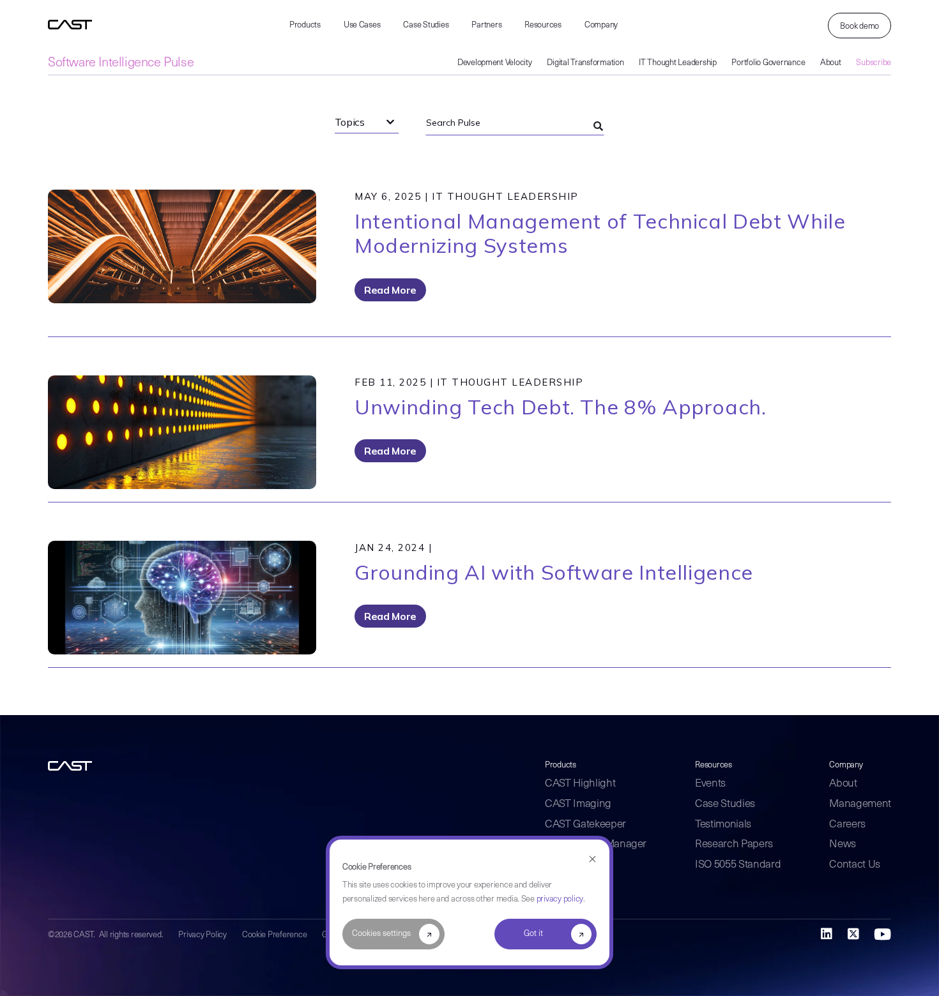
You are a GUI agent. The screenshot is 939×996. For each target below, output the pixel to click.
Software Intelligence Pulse (121, 63)
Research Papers (734, 844)
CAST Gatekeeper (585, 824)
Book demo (859, 26)
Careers (847, 824)
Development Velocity (494, 63)
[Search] (598, 126)
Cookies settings (381, 934)
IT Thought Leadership (678, 63)
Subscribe (873, 63)
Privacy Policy (202, 935)
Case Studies (425, 25)
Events (710, 783)
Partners (486, 25)
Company (601, 25)
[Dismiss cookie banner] (592, 859)
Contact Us (854, 864)
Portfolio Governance (768, 63)
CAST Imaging (578, 804)
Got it (533, 934)
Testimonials (723, 824)
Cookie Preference (274, 935)
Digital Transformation (585, 63)
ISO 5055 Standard (738, 864)
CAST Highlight (580, 783)
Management (860, 804)
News (842, 844)
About (830, 63)
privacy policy (560, 899)
